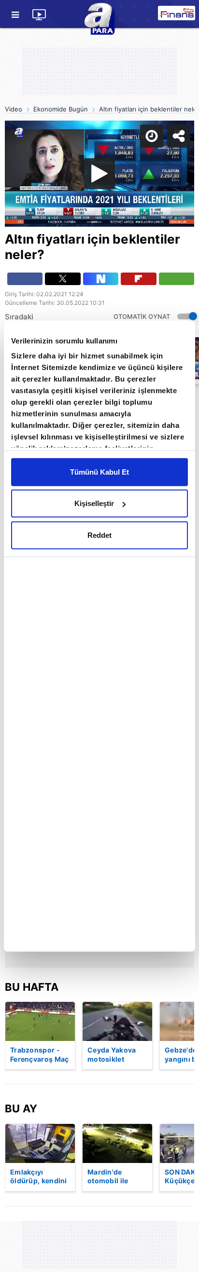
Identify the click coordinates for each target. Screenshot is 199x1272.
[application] (99, 636)
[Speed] (156, 15)
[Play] (99, 636)
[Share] (183, 15)
